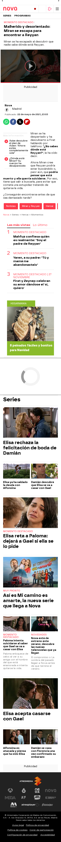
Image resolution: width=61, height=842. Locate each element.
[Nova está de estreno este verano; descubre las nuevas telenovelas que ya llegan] (44, 624)
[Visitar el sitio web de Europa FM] (50, 797)
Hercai (49, 206)
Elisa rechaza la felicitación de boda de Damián (29, 448)
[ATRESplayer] (49, 9)
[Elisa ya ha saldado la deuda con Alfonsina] (16, 471)
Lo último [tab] (40, 225)
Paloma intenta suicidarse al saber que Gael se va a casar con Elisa (15, 645)
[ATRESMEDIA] (30, 781)
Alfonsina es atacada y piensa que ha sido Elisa (14, 751)
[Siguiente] (58, 1)
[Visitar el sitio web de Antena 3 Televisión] (10, 790)
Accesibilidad (47, 835)
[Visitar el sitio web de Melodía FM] (13, 804)
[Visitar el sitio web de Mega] (10, 797)
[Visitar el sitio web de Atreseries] (23, 797)
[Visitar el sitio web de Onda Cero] (37, 797)
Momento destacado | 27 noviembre (32, 276)
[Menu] (57, 9)
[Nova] (16, 9)
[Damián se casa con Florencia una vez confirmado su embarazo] (44, 737)
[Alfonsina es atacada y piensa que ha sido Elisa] (16, 737)
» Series (14, 214)
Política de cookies (18, 830)
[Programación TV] (42, 9)
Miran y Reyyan (31, 206)
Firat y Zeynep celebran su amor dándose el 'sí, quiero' (31, 284)
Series (7, 15)
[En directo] (35, 9)
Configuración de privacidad (22, 835)
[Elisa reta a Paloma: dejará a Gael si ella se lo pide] (30, 513)
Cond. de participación (42, 830)
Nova (6, 214)
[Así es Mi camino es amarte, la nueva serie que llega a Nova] (30, 572)
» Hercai (24, 214)
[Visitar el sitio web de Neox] (37, 790)
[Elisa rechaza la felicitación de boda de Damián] (30, 422)
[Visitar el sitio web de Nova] (50, 790)
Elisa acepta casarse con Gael (27, 716)
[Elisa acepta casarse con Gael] (30, 693)
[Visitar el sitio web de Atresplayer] (30, 804)
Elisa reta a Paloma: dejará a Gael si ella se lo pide (28, 541)
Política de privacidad (37, 825)
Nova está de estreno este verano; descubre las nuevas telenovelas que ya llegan (43, 645)
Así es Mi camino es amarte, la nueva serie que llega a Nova (28, 600)
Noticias (11, 206)
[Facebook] (7, 110)
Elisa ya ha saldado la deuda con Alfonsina (15, 485)
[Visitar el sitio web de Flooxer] (47, 804)
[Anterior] (2, 1)
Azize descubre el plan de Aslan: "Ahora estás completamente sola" (18, 147)
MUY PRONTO (11, 590)
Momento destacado (29, 232)
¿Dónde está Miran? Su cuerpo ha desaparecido (17, 162)
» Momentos (36, 214)
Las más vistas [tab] (18, 225)
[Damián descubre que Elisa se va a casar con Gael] (44, 471)
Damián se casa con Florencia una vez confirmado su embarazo (43, 752)
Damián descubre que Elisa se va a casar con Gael (42, 485)
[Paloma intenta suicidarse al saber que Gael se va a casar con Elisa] (16, 624)
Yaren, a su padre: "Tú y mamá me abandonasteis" (31, 261)
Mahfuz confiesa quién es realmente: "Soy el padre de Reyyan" (31, 240)
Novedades (39, 634)
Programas (22, 15)
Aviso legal (18, 825)
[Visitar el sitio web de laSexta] (23, 790)
